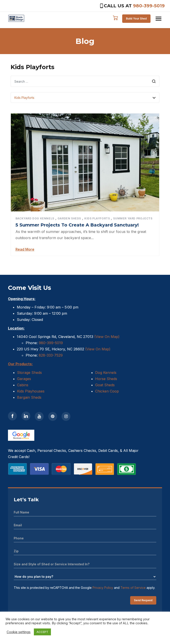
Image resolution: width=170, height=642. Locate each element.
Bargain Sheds (29, 397)
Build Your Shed (136, 18)
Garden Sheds (69, 218)
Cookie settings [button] (19, 632)
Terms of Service (133, 587)
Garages (24, 379)
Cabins (22, 385)
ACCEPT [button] (42, 632)
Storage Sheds (29, 372)
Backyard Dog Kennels (34, 218)
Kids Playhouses (30, 391)
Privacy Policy (103, 587)
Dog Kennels (105, 372)
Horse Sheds (106, 379)
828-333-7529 (50, 355)
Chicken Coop (107, 391)
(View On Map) (107, 336)
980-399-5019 (149, 5)
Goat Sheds (105, 385)
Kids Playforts (97, 218)
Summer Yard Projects (132, 218)
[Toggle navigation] (158, 18)
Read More (24, 249)
